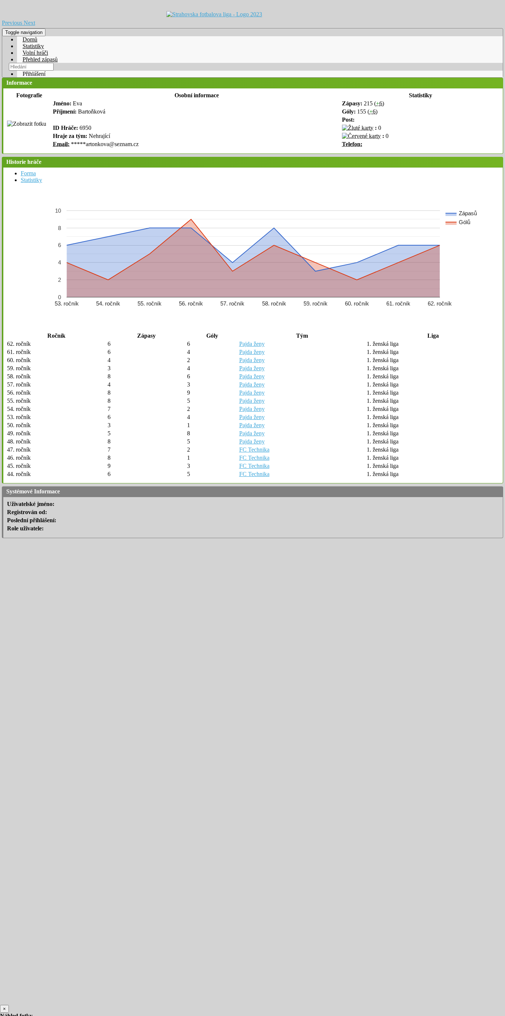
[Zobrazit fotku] (26, 124)
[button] (13, 23)
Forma (28, 173)
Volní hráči (35, 53)
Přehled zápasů (40, 59)
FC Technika (254, 449)
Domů (30, 39)
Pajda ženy (252, 344)
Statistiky (33, 46)
